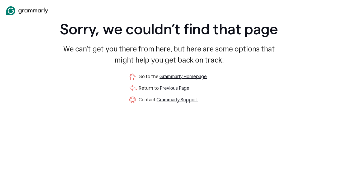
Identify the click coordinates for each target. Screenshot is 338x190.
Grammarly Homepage (183, 76)
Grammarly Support (177, 100)
